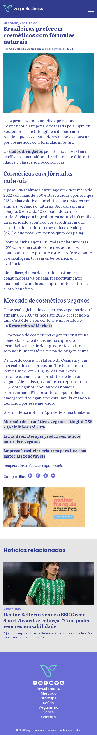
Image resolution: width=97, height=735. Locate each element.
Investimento (48, 688)
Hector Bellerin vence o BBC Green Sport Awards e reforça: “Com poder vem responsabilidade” (46, 620)
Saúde (48, 702)
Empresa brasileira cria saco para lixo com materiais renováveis (44, 453)
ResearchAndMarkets (30, 325)
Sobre (48, 712)
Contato (48, 716)
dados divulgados (26, 151)
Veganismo (29, 23)
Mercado (10, 23)
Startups (48, 698)
